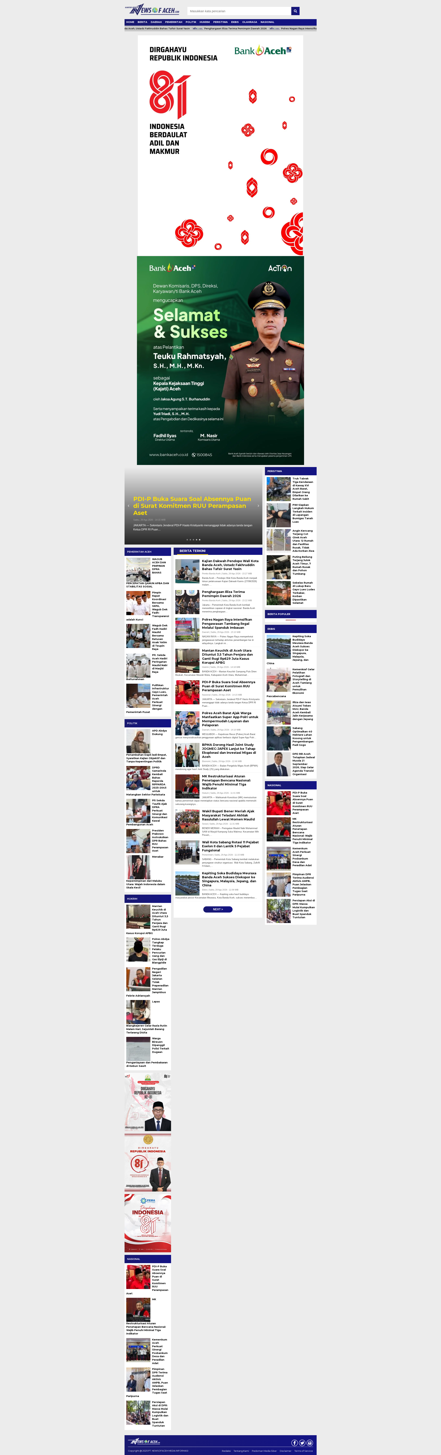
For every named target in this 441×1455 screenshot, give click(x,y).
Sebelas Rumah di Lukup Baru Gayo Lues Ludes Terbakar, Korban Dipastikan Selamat (304, 592)
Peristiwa (220, 22)
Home (130, 22)
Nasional (267, 22)
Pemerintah (173, 22)
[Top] (424, 1450)
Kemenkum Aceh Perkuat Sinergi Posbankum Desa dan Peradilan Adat (302, 857)
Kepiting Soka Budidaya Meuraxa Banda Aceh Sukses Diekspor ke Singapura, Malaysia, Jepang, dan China (290, 650)
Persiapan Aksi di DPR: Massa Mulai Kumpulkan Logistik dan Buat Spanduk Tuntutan (304, 909)
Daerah (156, 22)
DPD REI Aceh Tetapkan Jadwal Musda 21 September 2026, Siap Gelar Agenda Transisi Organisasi (304, 764)
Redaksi (226, 1451)
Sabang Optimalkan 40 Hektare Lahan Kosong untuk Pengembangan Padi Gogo (303, 736)
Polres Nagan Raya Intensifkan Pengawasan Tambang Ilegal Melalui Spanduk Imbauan (291, 28)
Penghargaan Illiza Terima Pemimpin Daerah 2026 (192, 28)
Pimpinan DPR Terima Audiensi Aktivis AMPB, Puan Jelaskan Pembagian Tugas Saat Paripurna (303, 884)
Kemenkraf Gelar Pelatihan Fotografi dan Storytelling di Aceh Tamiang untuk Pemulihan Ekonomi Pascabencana (291, 683)
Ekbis (235, 22)
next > (218, 909)
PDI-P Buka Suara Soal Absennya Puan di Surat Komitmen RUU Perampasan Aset (303, 803)
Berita (142, 22)
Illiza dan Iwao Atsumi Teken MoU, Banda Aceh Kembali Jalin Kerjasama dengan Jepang (303, 711)
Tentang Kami (241, 1451)
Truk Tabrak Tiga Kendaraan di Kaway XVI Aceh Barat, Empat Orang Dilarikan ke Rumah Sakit (303, 488)
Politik (191, 22)
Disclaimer (285, 1451)
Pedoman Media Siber (264, 1451)
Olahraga (249, 22)
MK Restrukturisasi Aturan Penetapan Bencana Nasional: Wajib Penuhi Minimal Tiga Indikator (302, 830)
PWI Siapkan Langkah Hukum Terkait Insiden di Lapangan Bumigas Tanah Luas (303, 513)
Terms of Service (303, 1451)
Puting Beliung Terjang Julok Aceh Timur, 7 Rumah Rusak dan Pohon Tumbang (302, 565)
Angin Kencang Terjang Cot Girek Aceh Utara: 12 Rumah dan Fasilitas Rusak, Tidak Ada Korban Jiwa (303, 540)
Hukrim (205, 22)
